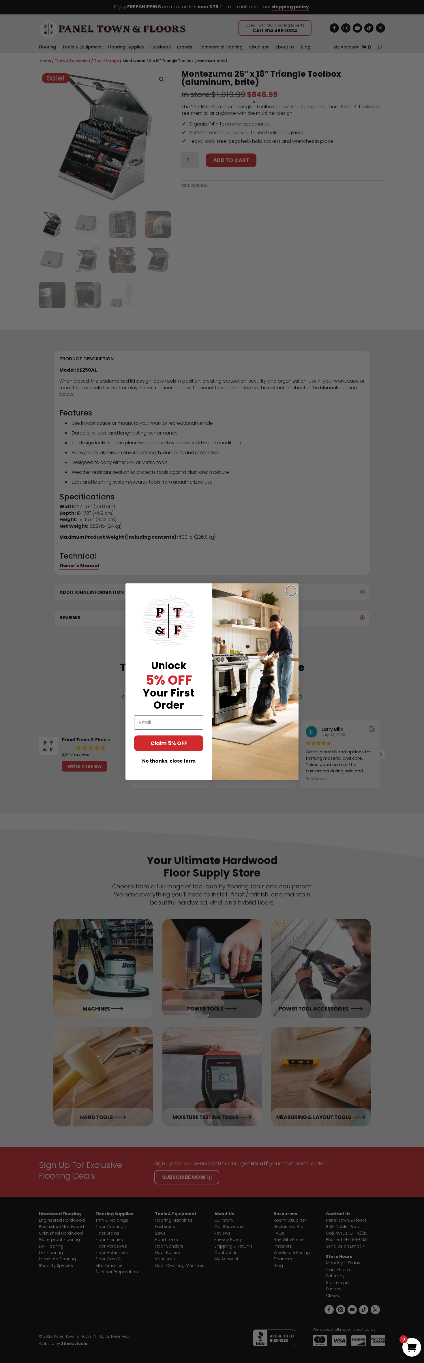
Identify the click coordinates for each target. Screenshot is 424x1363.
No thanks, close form (169, 761)
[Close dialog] (291, 591)
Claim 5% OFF (169, 743)
